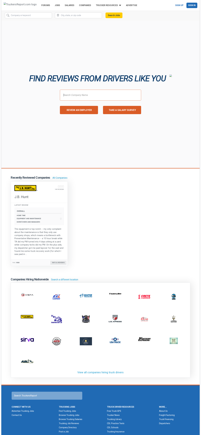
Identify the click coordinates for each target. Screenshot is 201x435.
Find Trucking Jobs (67, 411)
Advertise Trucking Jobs (23, 411)
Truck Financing (166, 419)
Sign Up (179, 5)
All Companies (60, 177)
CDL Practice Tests (115, 423)
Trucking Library (114, 419)
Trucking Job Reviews (69, 423)
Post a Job (64, 431)
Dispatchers (164, 423)
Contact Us (17, 415)
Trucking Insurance (115, 431)
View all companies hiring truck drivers (100, 372)
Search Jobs (114, 15)
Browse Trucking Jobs (69, 415)
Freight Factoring (167, 415)
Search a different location (64, 279)
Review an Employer (79, 110)
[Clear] (49, 15)
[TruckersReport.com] (20, 5)
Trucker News (113, 415)
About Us (163, 411)
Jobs (57, 5)
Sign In (192, 5)
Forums (45, 5)
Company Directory (68, 427)
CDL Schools (112, 427)
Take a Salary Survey (122, 110)
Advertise (131, 5)
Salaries (69, 5)
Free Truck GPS (114, 411)
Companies (85, 5)
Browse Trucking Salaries (70, 419)
